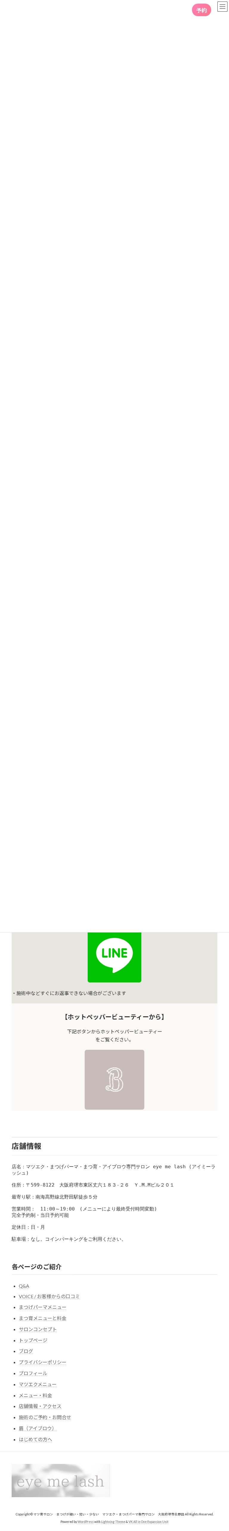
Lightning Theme (113, 1522)
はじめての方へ (35, 1439)
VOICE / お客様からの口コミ (49, 1296)
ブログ (26, 1351)
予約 (201, 10)
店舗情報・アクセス (40, 1406)
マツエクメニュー (38, 1384)
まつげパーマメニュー (42, 1307)
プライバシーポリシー (42, 1362)
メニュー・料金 (35, 1395)
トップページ (33, 1340)
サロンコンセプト (38, 1329)
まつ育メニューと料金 (42, 1318)
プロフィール (33, 1373)
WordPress (86, 1522)
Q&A (24, 1286)
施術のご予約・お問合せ (45, 1417)
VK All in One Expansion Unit (148, 1522)
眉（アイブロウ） (38, 1428)
